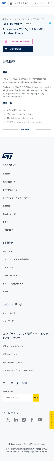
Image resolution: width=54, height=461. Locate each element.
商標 (38, 449)
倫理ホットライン (10, 354)
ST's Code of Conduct (12, 362)
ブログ (5, 222)
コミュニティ (8, 267)
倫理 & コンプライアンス (13, 346)
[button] (50, 23)
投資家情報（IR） (10, 182)
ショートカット (9, 313)
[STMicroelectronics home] (8, 156)
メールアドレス (9, 392)
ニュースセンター (10, 275)
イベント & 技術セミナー (13, 284)
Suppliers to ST (9, 214)
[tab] (4, 3)
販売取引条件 (29, 449)
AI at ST (6, 292)
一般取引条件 (8, 230)
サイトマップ (8, 321)
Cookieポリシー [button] (40, 452)
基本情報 (6, 174)
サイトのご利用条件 (13, 449)
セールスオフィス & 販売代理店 (16, 259)
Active (28, 24)
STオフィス (7, 251)
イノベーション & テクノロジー (16, 198)
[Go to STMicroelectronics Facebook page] (31, 420)
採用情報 (6, 206)
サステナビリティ (10, 190)
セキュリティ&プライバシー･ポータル (18, 370)
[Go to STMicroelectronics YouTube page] (39, 420)
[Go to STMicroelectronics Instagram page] (23, 420)
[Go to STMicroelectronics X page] (9, 420)
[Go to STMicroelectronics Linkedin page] (16, 420)
